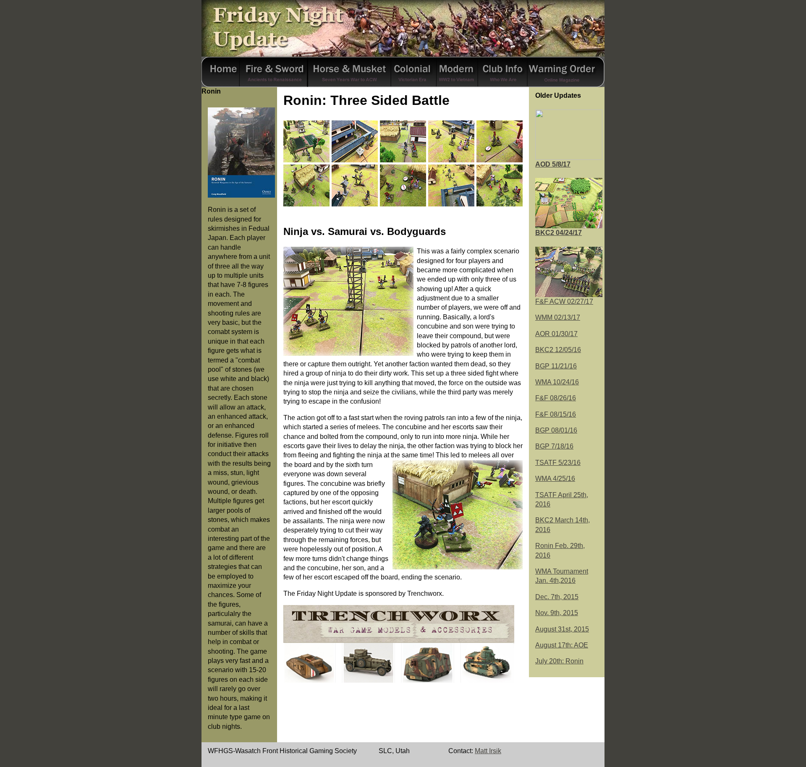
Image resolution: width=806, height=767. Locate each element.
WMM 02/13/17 (557, 317)
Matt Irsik (488, 750)
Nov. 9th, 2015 (556, 612)
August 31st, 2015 (562, 629)
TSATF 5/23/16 (558, 462)
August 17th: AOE (561, 645)
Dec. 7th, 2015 (556, 596)
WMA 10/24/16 (557, 382)
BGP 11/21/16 (556, 366)
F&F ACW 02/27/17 (564, 301)
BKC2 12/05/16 (558, 349)
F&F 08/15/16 (555, 414)
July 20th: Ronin (559, 661)
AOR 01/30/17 (556, 333)
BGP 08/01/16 (556, 430)
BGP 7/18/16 (554, 446)
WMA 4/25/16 (555, 478)
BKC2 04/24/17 (558, 232)
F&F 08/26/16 (555, 398)
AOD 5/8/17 (552, 164)
